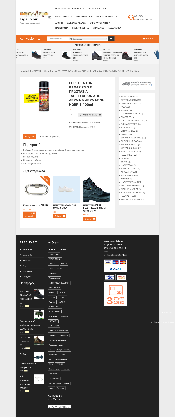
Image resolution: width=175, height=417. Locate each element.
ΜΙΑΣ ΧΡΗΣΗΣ (54, 312)
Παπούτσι (52, 335)
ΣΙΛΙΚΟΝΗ (53, 354)
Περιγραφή (29, 136)
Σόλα (51, 364)
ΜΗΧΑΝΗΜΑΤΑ (83, 16)
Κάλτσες (52, 297)
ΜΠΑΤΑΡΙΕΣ (98, 28)
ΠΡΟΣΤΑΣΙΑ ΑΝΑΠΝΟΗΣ (58, 331)
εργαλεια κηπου (55, 383)
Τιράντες (65, 369)
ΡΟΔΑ (51, 350)
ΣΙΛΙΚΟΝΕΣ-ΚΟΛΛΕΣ (76, 23)
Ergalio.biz (29, 19)
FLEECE (52, 249)
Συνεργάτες (27, 277)
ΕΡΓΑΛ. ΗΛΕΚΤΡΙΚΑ (97, 8)
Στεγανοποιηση (61, 359)
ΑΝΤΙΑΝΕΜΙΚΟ (54, 259)
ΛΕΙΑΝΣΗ (62, 297)
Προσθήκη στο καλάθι (88, 115)
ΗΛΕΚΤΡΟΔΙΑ (61, 28)
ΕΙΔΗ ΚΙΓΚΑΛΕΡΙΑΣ (105, 16)
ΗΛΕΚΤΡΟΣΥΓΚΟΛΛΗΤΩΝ (59, 283)
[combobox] (60, 406)
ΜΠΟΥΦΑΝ (53, 316)
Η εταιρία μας (27, 249)
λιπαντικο (60, 388)
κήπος (66, 383)
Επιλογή (58, 216)
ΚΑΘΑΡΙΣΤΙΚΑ (114, 28)
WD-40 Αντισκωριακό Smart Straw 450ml (17, 52)
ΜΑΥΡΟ (62, 302)
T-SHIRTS (62, 249)
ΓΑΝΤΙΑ (64, 264)
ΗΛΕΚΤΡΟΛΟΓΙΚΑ (80, 28)
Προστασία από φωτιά (57, 340)
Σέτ (50, 359)
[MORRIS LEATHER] (44, 97)
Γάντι (51, 269)
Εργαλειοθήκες (54, 278)
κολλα (51, 388)
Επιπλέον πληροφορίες (50, 136)
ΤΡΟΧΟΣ (60, 364)
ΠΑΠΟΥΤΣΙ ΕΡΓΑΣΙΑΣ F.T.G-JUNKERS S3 (46, 52)
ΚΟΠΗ (62, 292)
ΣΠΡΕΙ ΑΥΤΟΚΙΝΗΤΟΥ (100, 23)
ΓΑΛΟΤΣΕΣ (53, 264)
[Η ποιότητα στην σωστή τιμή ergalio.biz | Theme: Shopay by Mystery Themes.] (116, 309)
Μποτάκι (64, 316)
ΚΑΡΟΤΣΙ (52, 292)
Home (22, 71)
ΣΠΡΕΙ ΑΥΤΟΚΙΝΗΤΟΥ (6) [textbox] (60, 407)
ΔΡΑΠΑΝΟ (53, 273)
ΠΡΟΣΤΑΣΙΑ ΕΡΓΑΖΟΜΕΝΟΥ (68, 8)
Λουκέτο (52, 302)
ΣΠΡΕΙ (92, 127)
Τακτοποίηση (54, 369)
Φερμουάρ (53, 374)
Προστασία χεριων (56, 345)
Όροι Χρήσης (27, 271)
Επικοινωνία (27, 255)
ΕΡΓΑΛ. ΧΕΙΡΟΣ (62, 16)
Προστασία (84, 127)
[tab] (29, 136)
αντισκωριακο (54, 378)
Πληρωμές (26, 266)
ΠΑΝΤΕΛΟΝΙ (54, 326)
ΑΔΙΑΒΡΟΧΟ (54, 254)
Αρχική (59, 23)
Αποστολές (27, 260)
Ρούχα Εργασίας (63, 350)
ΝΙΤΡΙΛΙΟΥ (53, 321)
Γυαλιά (59, 269)
